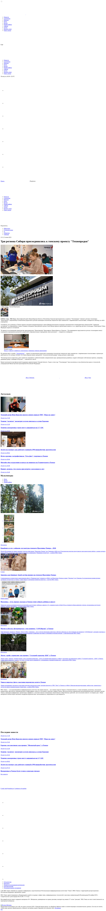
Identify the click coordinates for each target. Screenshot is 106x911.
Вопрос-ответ (8, 29)
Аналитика (7, 18)
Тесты (5, 27)
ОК (2, 909)
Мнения (6, 20)
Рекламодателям (8, 886)
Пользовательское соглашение (12, 888)
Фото (5, 21)
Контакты (7, 883)
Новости (6, 17)
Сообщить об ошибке (20, 788)
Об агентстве (7, 882)
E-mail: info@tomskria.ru (7, 788)
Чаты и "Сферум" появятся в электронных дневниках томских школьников (25, 350)
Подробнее (58, 908)
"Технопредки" (20, 353)
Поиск (3, 181)
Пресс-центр (7, 30)
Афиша (6, 26)
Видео (6, 23)
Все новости (4, 774)
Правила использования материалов (14, 885)
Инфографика (8, 24)
